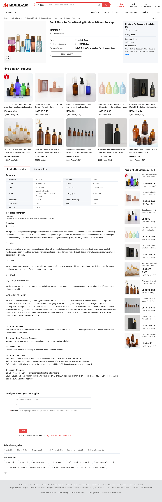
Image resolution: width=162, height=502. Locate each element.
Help (117, 12)
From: (15, 399)
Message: (14, 410)
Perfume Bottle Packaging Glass (79, 462)
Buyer (105, 12)
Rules (158, 12)
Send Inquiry (67, 54)
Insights (140, 485)
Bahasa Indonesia (147, 488)
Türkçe (127, 488)
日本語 (107, 488)
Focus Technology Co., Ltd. (65, 493)
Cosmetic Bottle (39, 462)
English (25, 488)
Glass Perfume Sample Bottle (65, 467)
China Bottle (9, 462)
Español (33, 488)
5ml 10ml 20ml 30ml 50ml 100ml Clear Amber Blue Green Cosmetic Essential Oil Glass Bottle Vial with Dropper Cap (149, 175)
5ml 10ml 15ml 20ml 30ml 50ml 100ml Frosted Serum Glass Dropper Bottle (149, 264)
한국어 (100, 488)
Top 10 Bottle (85, 467)
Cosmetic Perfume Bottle (105, 462)
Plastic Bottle (22, 450)
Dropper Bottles (37, 450)
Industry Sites (96, 485)
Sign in (157, 6)
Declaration (105, 493)
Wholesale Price (84, 485)
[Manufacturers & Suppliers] (15, 4)
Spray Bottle (8, 450)
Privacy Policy (116, 493)
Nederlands (85, 488)
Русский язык (59, 488)
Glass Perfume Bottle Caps (39, 467)
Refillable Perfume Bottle (97, 450)
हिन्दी (113, 488)
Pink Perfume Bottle (55, 450)
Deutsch (76, 488)
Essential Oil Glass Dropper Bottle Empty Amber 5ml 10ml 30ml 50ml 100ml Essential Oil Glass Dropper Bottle (149, 300)
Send (23, 431)
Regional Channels (109, 485)
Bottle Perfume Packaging (15, 467)
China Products (35, 485)
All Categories (11, 12)
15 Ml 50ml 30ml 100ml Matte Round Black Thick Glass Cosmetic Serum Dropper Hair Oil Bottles (149, 317)
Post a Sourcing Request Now (59, 435)
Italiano (69, 488)
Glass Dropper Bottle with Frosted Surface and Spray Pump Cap (149, 211)
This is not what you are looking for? (32, 435)
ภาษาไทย (120, 488)
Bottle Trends (100, 467)
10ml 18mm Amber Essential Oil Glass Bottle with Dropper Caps (149, 335)
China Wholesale (71, 485)
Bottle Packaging (56, 462)
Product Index (122, 485)
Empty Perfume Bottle (75, 450)
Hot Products (23, 485)
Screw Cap (40, 187)
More (127, 54)
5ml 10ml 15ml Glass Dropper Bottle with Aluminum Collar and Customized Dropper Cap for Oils (149, 229)
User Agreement (94, 493)
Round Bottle (40, 183)
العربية (94, 488)
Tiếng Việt (135, 488)
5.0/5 (133, 35)
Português (41, 488)
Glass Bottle (23, 462)
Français (50, 488)
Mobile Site (132, 485)
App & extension (131, 12)
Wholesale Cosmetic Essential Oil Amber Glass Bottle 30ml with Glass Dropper (149, 282)
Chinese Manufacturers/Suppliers (52, 485)
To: (17, 405)
